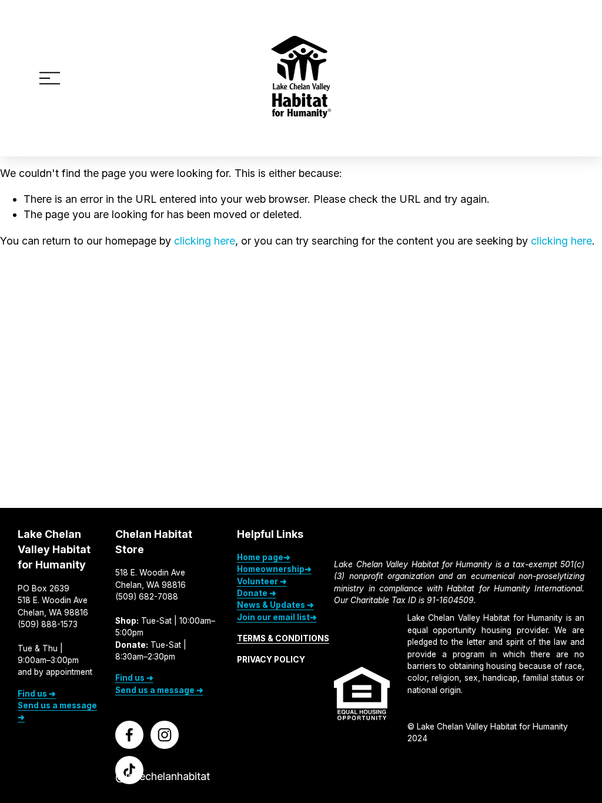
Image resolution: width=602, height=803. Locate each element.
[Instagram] (164, 735)
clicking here (204, 241)
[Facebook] (129, 735)
